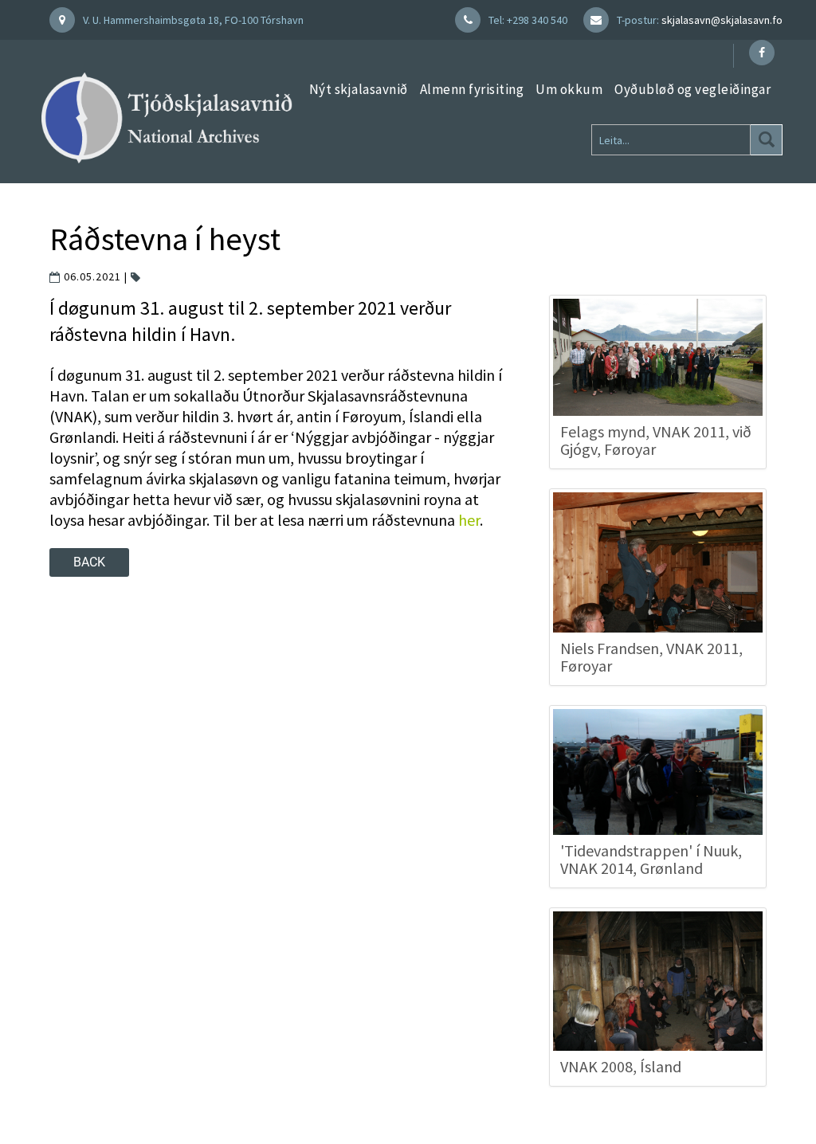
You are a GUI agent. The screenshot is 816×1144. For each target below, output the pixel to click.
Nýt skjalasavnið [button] (358, 89)
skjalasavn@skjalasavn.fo (722, 20)
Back (89, 562)
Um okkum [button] (569, 89)
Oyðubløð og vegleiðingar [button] (692, 89)
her (469, 520)
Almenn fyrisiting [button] (472, 89)
